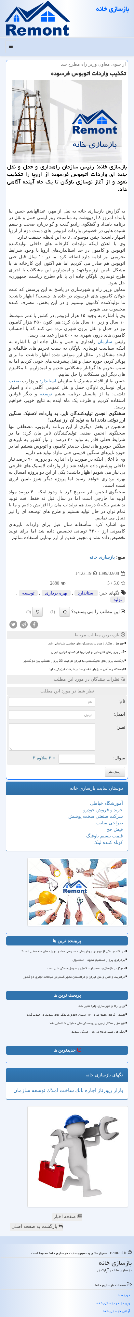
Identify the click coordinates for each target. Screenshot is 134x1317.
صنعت (15, 380)
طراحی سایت (109, 822)
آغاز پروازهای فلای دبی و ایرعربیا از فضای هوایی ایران (87, 652)
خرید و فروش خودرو (103, 809)
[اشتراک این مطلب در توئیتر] (13, 624)
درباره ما (124, 1295)
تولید (118, 599)
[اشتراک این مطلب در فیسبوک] (34, 624)
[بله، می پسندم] (65, 612)
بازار (117, 1090)
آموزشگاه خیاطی (106, 803)
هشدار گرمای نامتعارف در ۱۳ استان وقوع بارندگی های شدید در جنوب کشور (75, 1014)
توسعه (46, 393)
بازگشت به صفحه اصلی (35, 1226)
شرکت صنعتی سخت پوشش (95, 816)
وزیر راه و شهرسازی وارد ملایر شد (101, 1006)
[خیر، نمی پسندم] (37, 612)
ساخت (66, 1090)
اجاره (90, 1090)
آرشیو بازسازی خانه (116, 1311)
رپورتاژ (104, 1090)
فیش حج (114, 829)
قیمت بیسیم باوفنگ (104, 835)
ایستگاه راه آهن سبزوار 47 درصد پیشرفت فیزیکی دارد (86, 669)
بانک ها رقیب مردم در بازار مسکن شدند (98, 1031)
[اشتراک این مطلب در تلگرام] (23, 624)
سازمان (105, 341)
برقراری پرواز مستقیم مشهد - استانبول (99, 960)
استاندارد (47, 380)
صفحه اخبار (65, 1216)
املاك (51, 1090)
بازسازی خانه (112, 9)
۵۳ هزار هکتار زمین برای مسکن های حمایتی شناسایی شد (86, 643)
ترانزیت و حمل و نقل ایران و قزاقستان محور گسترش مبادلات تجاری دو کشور (74, 977)
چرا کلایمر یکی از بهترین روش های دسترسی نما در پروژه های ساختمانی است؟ (73, 951)
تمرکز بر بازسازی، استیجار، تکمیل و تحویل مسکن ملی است (86, 968)
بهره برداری (56, 593)
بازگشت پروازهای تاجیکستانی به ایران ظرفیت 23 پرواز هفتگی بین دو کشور (73, 661)
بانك (79, 1090)
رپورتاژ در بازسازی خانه (113, 1303)
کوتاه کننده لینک (108, 842)
